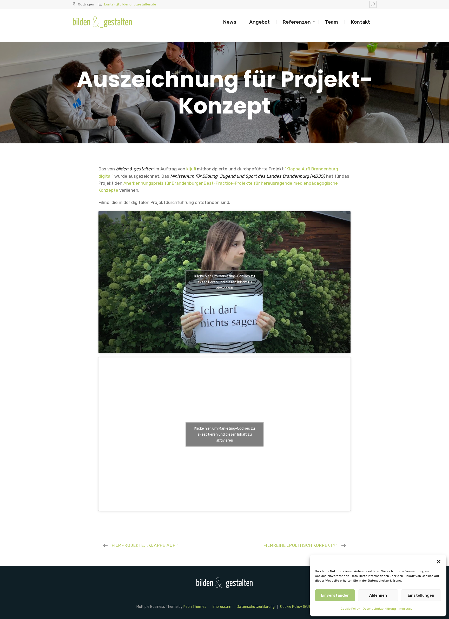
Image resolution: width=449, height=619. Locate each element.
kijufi (191, 168)
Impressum (407, 608)
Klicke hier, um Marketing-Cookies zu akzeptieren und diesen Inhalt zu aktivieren (224, 282)
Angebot (259, 22)
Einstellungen (421, 595)
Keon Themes (194, 606)
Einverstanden (335, 595)
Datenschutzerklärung (379, 608)
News (229, 22)
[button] (438, 561)
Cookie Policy (350, 608)
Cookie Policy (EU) (295, 606)
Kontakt (360, 22)
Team (331, 22)
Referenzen (297, 22)
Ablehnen (378, 595)
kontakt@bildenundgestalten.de (130, 4)
